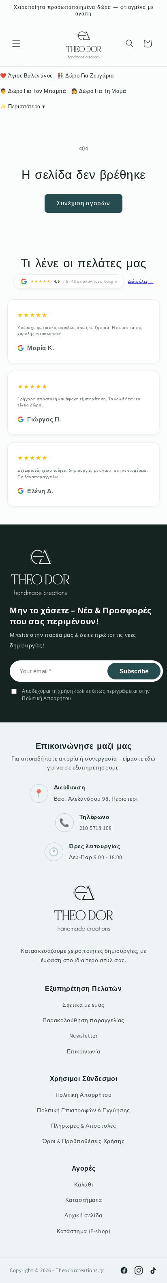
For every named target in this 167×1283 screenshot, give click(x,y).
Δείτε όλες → (140, 281)
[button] (16, 43)
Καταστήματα (83, 1199)
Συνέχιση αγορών (83, 203)
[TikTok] (153, 1270)
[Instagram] (139, 1270)
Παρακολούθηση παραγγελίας (83, 1020)
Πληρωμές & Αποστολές (83, 1125)
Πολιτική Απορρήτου (84, 1094)
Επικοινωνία (84, 1051)
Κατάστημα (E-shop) (84, 1231)
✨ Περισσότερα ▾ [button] (22, 106)
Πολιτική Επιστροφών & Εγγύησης (83, 1110)
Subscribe (134, 671)
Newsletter (83, 1035)
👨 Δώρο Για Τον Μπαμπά (33, 91)
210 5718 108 (95, 828)
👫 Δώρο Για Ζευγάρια (85, 75)
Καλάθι (83, 1184)
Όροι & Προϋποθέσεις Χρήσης (84, 1141)
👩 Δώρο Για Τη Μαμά (98, 91)
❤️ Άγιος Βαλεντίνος (26, 75)
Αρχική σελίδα (83, 1215)
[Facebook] (124, 1270)
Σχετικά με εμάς (83, 1004)
